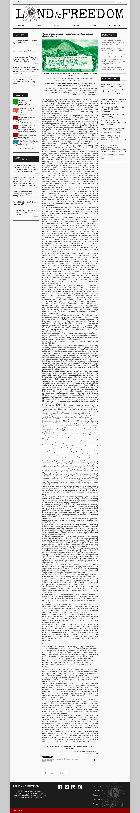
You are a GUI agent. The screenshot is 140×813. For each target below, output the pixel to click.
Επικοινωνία (98, 790)
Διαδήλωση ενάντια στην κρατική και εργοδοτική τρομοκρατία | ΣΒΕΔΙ (25, 81)
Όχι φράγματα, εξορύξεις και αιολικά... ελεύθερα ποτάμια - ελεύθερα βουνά (68, 35)
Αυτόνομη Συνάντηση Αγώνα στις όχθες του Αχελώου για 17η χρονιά (113, 55)
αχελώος (49, 761)
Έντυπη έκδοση (99, 799)
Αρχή (22, 25)
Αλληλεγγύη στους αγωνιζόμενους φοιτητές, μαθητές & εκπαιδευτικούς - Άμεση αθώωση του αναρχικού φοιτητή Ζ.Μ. (26, 70)
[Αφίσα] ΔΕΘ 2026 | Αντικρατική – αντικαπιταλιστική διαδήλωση (25, 103)
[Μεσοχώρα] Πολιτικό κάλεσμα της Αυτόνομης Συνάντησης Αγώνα (113, 49)
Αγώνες (37, 25)
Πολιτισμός (113, 25)
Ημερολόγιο (97, 795)
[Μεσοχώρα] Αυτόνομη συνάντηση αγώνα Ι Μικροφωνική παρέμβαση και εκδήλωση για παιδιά (27, 128)
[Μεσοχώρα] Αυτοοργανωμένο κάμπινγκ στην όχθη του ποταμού (28, 136)
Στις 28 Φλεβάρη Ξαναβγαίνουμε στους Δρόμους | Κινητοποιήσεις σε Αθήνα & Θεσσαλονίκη (26, 59)
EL (15, 1)
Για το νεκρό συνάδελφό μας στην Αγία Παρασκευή (25, 42)
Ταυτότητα (97, 786)
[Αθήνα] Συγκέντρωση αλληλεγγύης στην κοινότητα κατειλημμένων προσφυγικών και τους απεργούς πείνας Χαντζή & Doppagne (26, 168)
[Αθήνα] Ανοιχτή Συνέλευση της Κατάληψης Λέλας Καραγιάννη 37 (28, 143)
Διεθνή (93, 25)
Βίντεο (95, 804)
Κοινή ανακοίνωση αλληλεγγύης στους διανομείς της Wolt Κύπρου (25, 50)
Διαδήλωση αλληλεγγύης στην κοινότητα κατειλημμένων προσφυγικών (24, 212)
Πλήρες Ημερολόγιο (26, 148)
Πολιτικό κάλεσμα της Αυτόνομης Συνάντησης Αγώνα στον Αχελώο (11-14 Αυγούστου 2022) (113, 42)
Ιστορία (55, 25)
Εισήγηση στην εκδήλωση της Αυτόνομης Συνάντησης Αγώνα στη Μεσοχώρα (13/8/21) (113, 62)
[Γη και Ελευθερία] (70, 13)
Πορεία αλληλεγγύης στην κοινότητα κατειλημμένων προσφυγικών (22, 194)
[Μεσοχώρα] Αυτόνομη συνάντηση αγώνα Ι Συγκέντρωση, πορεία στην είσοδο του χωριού (28, 120)
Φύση (44, 761)
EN (18, 1)
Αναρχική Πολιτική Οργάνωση (31, 797)
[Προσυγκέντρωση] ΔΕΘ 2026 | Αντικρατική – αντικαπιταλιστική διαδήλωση (26, 111)
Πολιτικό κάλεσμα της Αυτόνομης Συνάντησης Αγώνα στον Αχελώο (113, 68)
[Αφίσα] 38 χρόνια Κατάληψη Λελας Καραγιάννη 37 (25, 203)
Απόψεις (74, 25)
